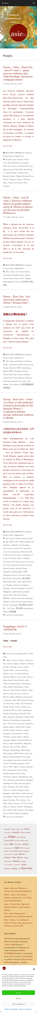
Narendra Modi (14, 756)
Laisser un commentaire (14, 615)
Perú (23, 773)
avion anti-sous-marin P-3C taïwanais (17, 548)
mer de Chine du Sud (15, 851)
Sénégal (21, 790)
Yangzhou (25, 813)
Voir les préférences (18, 1004)
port (30, 776)
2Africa (8, 660)
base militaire (18, 159)
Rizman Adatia (24, 783)
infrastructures (23, 172)
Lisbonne (6, 736)
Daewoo (6, 697)
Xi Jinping (14, 868)
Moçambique (15, 750)
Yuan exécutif (14, 384)
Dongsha (6, 571)
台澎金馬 (25, 281)
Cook (5, 162)
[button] (34, 969)
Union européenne (8, 864)
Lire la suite (7, 145)
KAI (10, 723)
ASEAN (14, 545)
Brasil (10, 680)
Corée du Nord (20, 837)
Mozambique (8, 753)
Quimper (29, 780)
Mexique (6, 750)
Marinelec (27, 743)
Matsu (12, 176)
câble (27, 680)
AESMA (22, 950)
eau (4, 703)
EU (22, 703)
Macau (26, 736)
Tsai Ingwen (13, 605)
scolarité (13, 790)
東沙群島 (22, 605)
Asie (15, 673)
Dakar (12, 697)
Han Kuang (7, 578)
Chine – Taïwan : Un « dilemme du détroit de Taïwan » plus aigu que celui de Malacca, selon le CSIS (18, 923)
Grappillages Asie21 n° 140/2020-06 (15, 628)
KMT (19, 367)
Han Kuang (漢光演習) (21, 578)
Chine (26, 159)
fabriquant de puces (10, 575)
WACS (20, 806)
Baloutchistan (23, 673)
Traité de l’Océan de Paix (17, 182)
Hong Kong (7, 581)
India (5, 717)
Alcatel (9, 663)
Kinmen (6, 176)
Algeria (16, 663)
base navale (21, 677)
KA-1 (5, 723)
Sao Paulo (19, 786)
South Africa (16, 793)
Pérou (18, 773)
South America (27, 793)
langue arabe (20, 726)
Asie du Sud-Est (7, 832)
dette (14, 700)
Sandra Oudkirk (24, 374)
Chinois (6, 693)
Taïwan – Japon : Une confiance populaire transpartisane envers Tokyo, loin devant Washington (18, 897)
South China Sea (8, 861)
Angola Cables (8, 670)
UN (25, 803)
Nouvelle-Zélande (8, 854)
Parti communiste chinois (12, 770)
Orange (22, 766)
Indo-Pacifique (11, 172)
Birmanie (28, 832)
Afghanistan (7, 829)
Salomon (12, 179)
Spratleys (29, 598)
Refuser (18, 998)
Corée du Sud (15, 693)
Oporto (16, 766)
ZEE (19, 868)
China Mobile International (13, 687)
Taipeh (15, 796)
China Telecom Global (18, 690)
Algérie (22, 663)
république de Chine (10, 783)
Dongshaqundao (17, 571)
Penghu (18, 176)
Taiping (6, 601)
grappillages (26, 710)
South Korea (7, 796)
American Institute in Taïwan (20, 361)
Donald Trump (21, 568)
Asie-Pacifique (23, 545)
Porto (5, 780)
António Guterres (21, 670)
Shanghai (6, 793)
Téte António (21, 800)
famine (5, 706)
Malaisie (6, 851)
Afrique (21, 660)
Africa (14, 660)
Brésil (21, 680)
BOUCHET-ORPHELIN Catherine (19, 152)
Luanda (14, 736)
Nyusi (5, 766)
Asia (11, 673)
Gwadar (6, 713)
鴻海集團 (12, 611)
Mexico (24, 746)
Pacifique (6, 588)
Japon (19, 581)
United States (17, 864)
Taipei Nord (7, 377)
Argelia (6, 673)
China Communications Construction (17, 683)
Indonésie (19, 717)
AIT (7, 361)
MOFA (11, 371)
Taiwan (19, 179)
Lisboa (26, 733)
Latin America (17, 733)
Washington (28, 806)
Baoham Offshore (9, 677)
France (17, 706)
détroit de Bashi (9, 568)
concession (13, 364)
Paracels (14, 588)
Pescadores (29, 588)
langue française (16, 730)
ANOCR (7, 938)
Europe (26, 840)
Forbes (11, 706)
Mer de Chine (15, 746)
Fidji (21, 169)
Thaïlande (23, 861)
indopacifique (7, 848)
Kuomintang (26, 367)
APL (7, 271)
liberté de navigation (21, 585)
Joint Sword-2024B (10, 275)
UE (22, 803)
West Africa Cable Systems (13, 810)
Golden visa (25, 706)
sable (5, 786)
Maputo (14, 740)
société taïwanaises (18, 598)
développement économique (18, 162)
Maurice (6, 746)
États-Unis (7, 166)
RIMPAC (6, 598)
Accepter (18, 993)
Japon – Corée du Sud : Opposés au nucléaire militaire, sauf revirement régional (17, 907)
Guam (28, 575)
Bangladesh (22, 832)
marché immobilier (16, 743)
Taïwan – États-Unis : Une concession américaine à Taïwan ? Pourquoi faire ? (16, 299)
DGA (19, 700)
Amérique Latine (15, 667)
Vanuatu (6, 186)
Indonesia (11, 717)
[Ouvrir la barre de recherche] (34, 3)
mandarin (6, 740)
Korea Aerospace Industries (23, 723)
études (17, 703)
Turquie (17, 803)
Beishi (5, 364)
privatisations (20, 780)
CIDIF (12, 944)
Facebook (28, 703)
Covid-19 (24, 693)
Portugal (11, 780)
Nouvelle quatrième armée (19, 763)
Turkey (10, 803)
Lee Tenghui (7, 585)
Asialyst (7, 944)
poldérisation (17, 591)
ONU (10, 766)
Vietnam (23, 864)
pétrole (14, 776)
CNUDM (25, 558)
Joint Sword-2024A (23, 271)
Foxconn (22, 575)
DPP (25, 571)
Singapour (26, 857)
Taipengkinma (8, 281)
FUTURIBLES (9, 953)
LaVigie (23, 956)
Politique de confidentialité (11, 1009)
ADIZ (11, 541)
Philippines (7, 591)
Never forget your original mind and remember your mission (17, 760)
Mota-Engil (25, 750)
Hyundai (23, 713)
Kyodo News (27, 581)
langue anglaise (9, 726)
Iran (13, 848)
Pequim (12, 773)
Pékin (25, 770)
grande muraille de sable (12, 710)
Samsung (11, 786)
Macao (20, 736)
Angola (25, 667)
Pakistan (29, 766)
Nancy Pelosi (19, 278)
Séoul (27, 790)
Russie (20, 857)
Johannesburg (25, 720)
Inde (14, 581)
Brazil (16, 680)
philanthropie (23, 776)
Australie (9, 159)
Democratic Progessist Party (21, 565)
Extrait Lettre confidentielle (13, 156)
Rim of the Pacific (20, 595)
